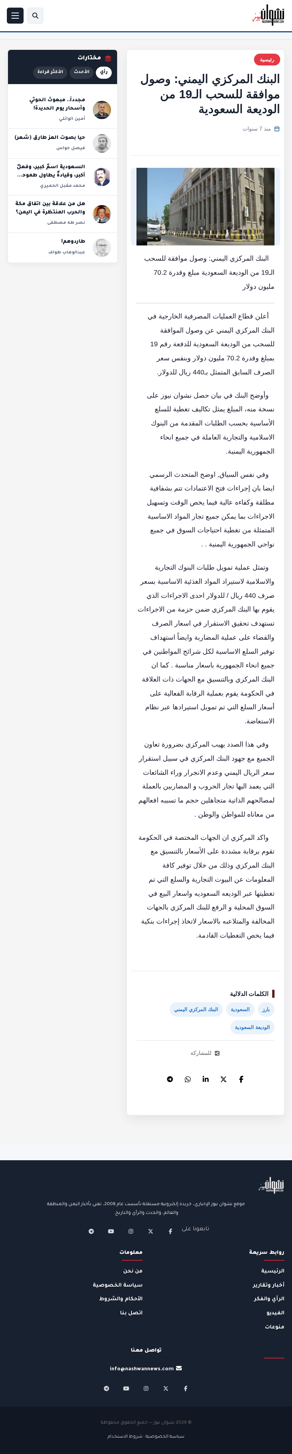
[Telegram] (170, 1077)
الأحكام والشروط (121, 1299)
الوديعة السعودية (252, 1027)
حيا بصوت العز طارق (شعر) (49, 138)
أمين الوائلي (72, 119)
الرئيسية (272, 1271)
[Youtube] (111, 1231)
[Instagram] (131, 1231)
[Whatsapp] (188, 1077)
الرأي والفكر (269, 1299)
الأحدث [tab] (81, 72)
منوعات (274, 1327)
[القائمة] (15, 16)
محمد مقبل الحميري (62, 186)
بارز (266, 1009)
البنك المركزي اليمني (196, 1009)
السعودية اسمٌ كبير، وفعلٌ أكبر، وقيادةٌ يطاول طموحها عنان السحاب (50, 175)
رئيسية (267, 59)
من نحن (133, 1271)
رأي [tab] (104, 72)
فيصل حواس (70, 148)
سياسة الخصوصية (118, 1285)
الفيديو (275, 1313)
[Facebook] (241, 1077)
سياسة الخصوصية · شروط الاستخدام (146, 1437)
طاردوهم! (73, 242)
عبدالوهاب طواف (66, 252)
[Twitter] (223, 1077)
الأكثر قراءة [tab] (50, 72)
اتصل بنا (131, 1313)
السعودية (240, 1009)
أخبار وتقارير (268, 1285)
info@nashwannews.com (142, 1369)
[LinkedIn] (205, 1077)
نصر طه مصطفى (66, 223)
